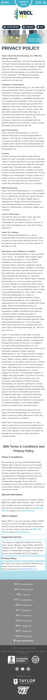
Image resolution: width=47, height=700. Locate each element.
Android (29, 27)
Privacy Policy (21, 651)
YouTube (23, 669)
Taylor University (23, 681)
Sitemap (30, 651)
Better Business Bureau (18, 660)
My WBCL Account (39, 2)
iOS (41, 27)
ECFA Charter (36, 660)
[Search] (44, 2)
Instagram (28, 669)
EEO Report (25, 653)
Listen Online (12, 27)
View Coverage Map (25, 641)
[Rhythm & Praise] (23, 690)
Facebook (17, 669)
